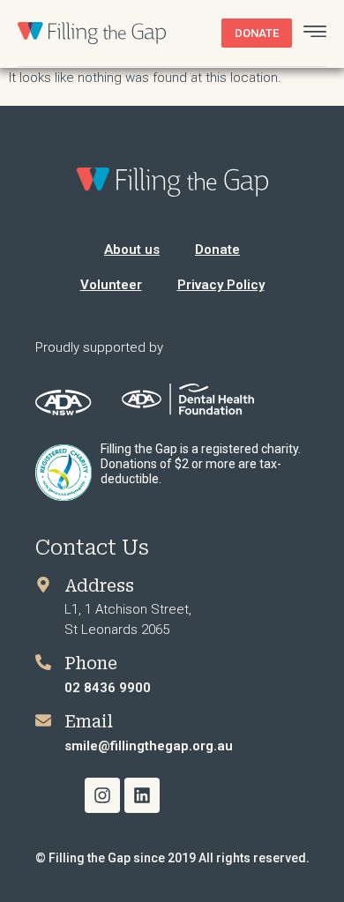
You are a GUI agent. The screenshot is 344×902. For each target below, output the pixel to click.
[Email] (43, 720)
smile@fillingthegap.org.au (148, 746)
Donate (217, 249)
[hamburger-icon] (314, 34)
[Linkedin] (142, 795)
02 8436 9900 (107, 688)
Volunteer (111, 285)
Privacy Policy (221, 285)
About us (132, 249)
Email (88, 722)
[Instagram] (102, 795)
